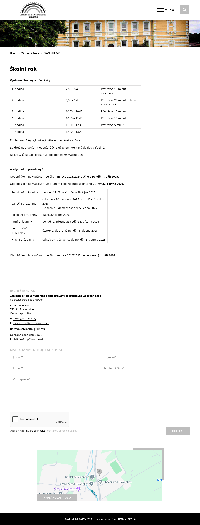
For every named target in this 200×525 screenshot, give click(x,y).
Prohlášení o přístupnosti (26, 339)
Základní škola (30, 53)
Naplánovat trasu (57, 497)
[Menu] (160, 10)
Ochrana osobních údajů (26, 335)
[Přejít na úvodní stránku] (33, 10)
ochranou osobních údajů (61, 430)
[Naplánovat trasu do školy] (99, 475)
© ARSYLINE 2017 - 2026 (78, 519)
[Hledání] (184, 9)
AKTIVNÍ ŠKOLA (127, 519)
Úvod (13, 53)
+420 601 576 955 (24, 319)
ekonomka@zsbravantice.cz (31, 323)
